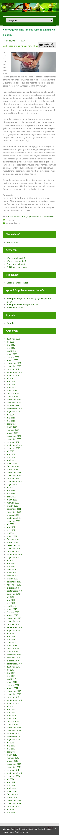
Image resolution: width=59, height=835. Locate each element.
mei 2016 (11, 712)
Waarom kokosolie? (16, 258)
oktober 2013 (13, 806)
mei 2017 (11, 675)
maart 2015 (12, 754)
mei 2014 (11, 785)
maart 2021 (12, 536)
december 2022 (14, 472)
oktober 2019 (13, 587)
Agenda (10, 323)
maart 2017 (12, 682)
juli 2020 (10, 560)
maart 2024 (12, 426)
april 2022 (11, 496)
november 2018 (14, 621)
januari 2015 (12, 761)
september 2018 (14, 627)
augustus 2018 (13, 630)
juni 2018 (11, 636)
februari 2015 (13, 757)
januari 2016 (12, 724)
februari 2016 (13, 721)
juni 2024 (11, 417)
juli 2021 (10, 524)
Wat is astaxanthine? (16, 261)
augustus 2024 (13, 411)
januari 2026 (12, 360)
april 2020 (11, 569)
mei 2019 (11, 603)
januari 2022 (12, 505)
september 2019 (14, 590)
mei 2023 (11, 457)
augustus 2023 (13, 448)
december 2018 (14, 618)
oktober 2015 (13, 733)
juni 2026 (11, 344)
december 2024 (14, 399)
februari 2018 (13, 648)
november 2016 (14, 694)
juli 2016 (10, 706)
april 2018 (11, 642)
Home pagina (9, 40)
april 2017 (11, 679)
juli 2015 (10, 742)
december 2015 (14, 727)
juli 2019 (10, 597)
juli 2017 (10, 669)
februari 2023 (13, 466)
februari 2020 (13, 575)
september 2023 (14, 445)
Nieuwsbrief (12, 242)
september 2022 (14, 481)
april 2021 (11, 533)
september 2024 (14, 408)
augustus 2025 (13, 375)
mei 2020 (11, 566)
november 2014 (14, 767)
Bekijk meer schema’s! (17, 307)
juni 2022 (11, 490)
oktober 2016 (13, 697)
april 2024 (11, 423)
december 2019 (14, 581)
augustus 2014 (13, 776)
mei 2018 (11, 639)
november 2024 (14, 402)
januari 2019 (12, 615)
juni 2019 (11, 600)
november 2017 (14, 657)
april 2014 (11, 788)
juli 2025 (10, 378)
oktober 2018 (13, 624)
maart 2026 (12, 354)
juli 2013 (10, 809)
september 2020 (14, 554)
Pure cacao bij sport (16, 264)
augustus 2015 (13, 739)
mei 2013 (11, 812)
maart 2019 (12, 609)
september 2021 (14, 518)
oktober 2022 (13, 478)
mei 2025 (11, 384)
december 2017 (14, 654)
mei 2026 (11, 348)
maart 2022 (12, 499)
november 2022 (14, 475)
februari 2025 (13, 393)
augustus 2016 (13, 703)
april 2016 (11, 715)
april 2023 (11, 460)
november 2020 (14, 548)
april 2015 (11, 751)
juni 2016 (11, 709)
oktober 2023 (13, 442)
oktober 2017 (13, 660)
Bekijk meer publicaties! (17, 282)
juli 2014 (10, 779)
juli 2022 (10, 487)
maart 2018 (12, 645)
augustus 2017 (13, 666)
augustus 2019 (13, 594)
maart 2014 (12, 791)
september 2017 (14, 663)
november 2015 (14, 730)
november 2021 (14, 512)
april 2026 (11, 351)
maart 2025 (12, 390)
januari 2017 (12, 688)
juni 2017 (11, 672)
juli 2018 (10, 633)
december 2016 (14, 691)
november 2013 (14, 803)
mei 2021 (11, 530)
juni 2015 (11, 745)
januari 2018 (12, 651)
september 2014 (14, 773)
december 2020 (14, 545)
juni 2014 (11, 782)
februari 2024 (13, 430)
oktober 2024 (13, 405)
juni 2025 (11, 381)
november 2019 (14, 584)
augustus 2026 (13, 338)
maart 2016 (12, 718)
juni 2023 (11, 454)
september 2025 (14, 372)
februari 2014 (13, 794)
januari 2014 (12, 797)
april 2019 (11, 606)
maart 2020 (12, 572)
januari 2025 (12, 396)
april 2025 (11, 387)
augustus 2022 (13, 484)
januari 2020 (12, 578)
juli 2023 (10, 451)
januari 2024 (12, 433)
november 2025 (14, 366)
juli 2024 (10, 414)
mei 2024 (11, 420)
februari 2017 (13, 685)
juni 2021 (11, 527)
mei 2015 (11, 748)
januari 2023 (12, 469)
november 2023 (14, 439)
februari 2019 (13, 612)
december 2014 (14, 764)
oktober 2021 (13, 515)
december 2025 (14, 363)
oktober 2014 (13, 770)
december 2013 (14, 800)
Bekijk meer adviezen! (17, 267)
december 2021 (14, 508)
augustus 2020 (13, 557)
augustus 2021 (13, 521)
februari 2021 (13, 539)
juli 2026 (10, 341)
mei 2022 (11, 493)
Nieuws (22, 40)
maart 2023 (12, 463)
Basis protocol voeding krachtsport (23, 304)
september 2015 (14, 736)
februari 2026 (13, 357)
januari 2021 (12, 542)
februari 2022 (13, 502)
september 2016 (14, 700)
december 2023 (14, 436)
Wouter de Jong (13, 223)
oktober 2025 (13, 369)
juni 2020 (11, 563)
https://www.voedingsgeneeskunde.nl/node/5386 (31, 216)
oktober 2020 (13, 551)
